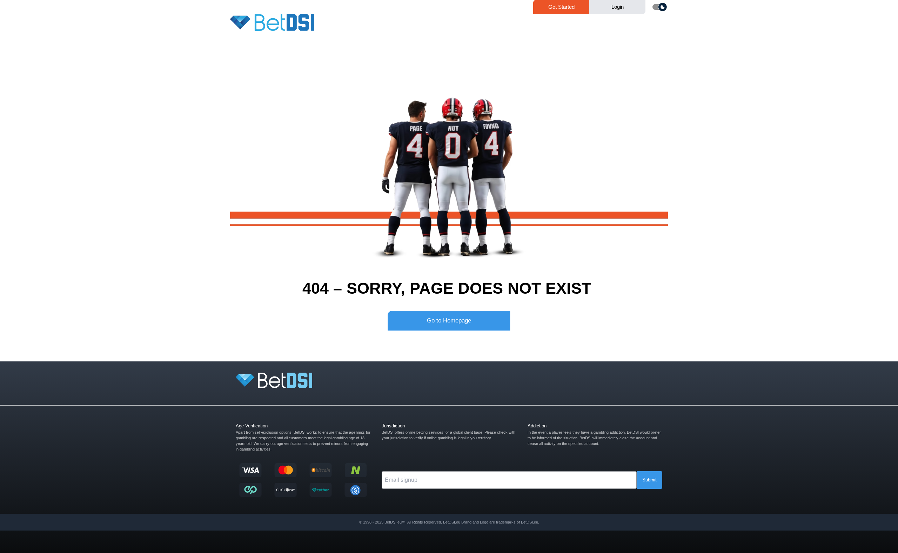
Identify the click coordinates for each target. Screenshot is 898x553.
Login (617, 7)
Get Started (561, 7)
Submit (649, 479)
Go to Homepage (449, 320)
